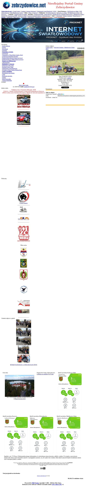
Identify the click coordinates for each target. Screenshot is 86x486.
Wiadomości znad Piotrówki (44, 11)
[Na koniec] (84, 48)
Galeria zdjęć (49, 47)
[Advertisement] (23, 153)
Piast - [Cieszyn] (33, 13)
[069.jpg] (65, 75)
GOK (54, 11)
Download (5, 49)
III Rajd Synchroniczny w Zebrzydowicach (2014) (23, 364)
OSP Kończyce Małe (72, 11)
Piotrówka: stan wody (8, 65)
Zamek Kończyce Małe (20, 14)
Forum (4, 47)
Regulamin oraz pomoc (8, 73)
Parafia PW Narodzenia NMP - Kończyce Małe (14, 16)
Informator (59, 16)
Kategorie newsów (7, 76)
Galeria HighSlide (7, 80)
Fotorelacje (38, 17)
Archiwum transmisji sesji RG (10, 56)
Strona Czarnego (67, 16)
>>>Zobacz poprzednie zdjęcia (20, 399)
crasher (69, 78)
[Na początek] (78, 48)
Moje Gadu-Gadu (23, 85)
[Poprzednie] (80, 48)
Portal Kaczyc (76, 16)
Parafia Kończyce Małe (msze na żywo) (12, 59)
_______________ (23, 213)
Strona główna (6, 46)
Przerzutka (24, 17)
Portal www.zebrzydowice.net (41, 475)
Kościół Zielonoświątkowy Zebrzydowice (39, 16)
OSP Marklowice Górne (16, 13)
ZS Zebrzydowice (51, 13)
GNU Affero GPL (57, 484)
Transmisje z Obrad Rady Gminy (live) (12, 55)
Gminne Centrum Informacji (28, 11)
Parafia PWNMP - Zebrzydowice (43, 14)
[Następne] (82, 48)
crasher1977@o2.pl (29, 86)
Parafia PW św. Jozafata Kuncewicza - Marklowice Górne (68, 14)
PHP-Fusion (35, 483)
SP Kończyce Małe (62, 13)
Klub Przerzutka (6, 79)
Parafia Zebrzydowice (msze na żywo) (12, 58)
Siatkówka (10, 17)
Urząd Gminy (16, 11)
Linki (3, 74)
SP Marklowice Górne (74, 13)
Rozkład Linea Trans (7, 67)
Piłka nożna (16, 17)
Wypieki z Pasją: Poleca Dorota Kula (12, 70)
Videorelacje (30, 17)
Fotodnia (4, 50)
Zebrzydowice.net (6, 11)
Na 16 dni (50, 374)
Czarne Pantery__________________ (24, 203)
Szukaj (4, 77)
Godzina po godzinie (42, 374)
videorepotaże (6, 62)
